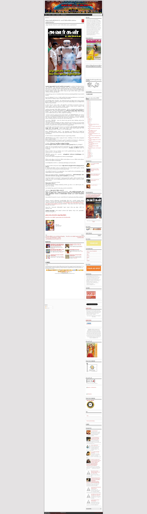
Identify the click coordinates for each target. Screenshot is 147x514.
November (89, 155)
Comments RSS (100, 512)
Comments (58, 14)
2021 (88, 113)
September (89, 153)
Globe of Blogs (88, 308)
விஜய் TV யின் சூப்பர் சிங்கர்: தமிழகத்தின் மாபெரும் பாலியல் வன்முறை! (95, 170)
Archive (53, 14)
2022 (88, 114)
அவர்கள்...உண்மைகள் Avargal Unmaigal (55, 512)
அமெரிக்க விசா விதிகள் (91, 132)
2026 (88, 157)
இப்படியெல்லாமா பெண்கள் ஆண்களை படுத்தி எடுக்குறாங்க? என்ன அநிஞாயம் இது (95, 472)
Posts (47, 306)
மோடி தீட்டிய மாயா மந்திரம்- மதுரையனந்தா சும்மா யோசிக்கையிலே (58, 217)
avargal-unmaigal (52, 513)
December (89, 156)
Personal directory (88, 324)
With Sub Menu (63, 14)
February (89, 119)
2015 (88, 106)
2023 (88, 115)
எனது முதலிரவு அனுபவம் (94, 430)
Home (46, 14)
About (49, 14)
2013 (88, 104)
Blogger (94, 221)
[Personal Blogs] (88, 323)
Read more (80, 246)
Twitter (88, 254)
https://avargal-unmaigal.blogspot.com (61, 513)
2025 (88, 117)
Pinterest (88, 255)
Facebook (88, 252)
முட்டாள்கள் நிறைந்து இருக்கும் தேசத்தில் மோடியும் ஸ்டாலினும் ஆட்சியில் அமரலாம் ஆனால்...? (95, 438)
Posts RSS (95, 512)
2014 (88, 105)
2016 (88, 107)
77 (89, 294)
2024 (88, 116)
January (89, 118)
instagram (88, 260)
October (89, 154)
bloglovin (88, 257)
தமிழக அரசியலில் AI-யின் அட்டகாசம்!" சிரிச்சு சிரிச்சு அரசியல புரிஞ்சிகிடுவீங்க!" (60, 21)
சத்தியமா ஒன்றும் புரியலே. (94, 445)
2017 (88, 108)
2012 (88, 103)
